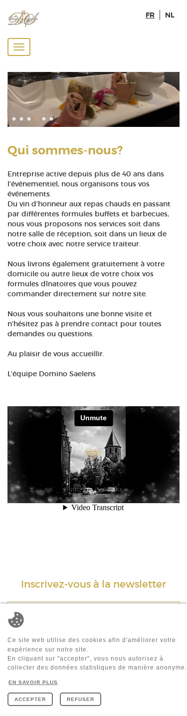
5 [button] (45, 119)
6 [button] (52, 119)
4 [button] (37, 119)
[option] (93, 99)
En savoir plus (33, 682)
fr (150, 14)
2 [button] (22, 119)
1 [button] (15, 119)
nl (170, 14)
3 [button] (30, 119)
